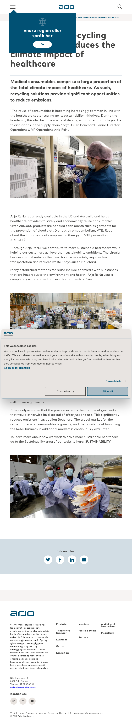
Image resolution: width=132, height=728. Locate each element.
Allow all (107, 391)
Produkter (62, 624)
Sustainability (98, 441)
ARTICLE (17, 240)
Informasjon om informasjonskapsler (86, 712)
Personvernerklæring (36, 712)
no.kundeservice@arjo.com (23, 687)
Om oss (60, 646)
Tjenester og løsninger (63, 632)
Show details (113, 381)
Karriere (83, 637)
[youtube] (32, 701)
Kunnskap (61, 640)
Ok (42, 44)
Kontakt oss (62, 653)
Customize (63, 391)
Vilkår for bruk (17, 712)
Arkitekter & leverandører (108, 625)
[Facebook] (22, 701)
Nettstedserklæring (57, 712)
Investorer (84, 624)
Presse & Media (87, 631)
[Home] (66, 7)
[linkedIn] (13, 701)
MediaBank (107, 633)
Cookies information (17, 367)
